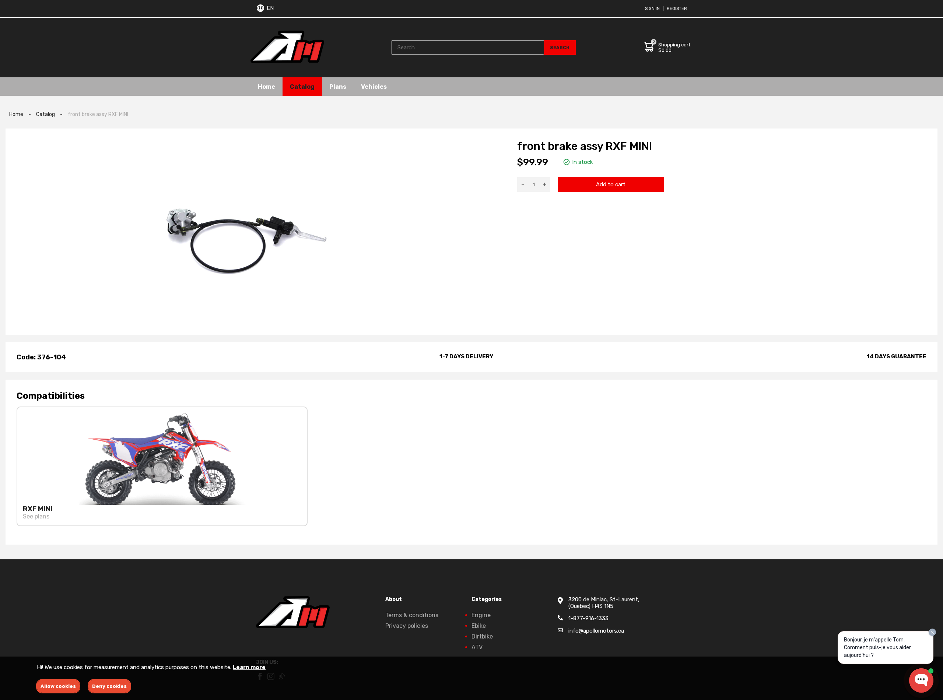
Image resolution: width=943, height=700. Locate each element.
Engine (481, 615)
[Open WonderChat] (921, 680)
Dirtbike (482, 636)
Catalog (302, 86)
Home (266, 86)
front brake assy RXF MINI (98, 114)
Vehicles (374, 86)
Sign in (652, 8)
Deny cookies (109, 686)
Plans (337, 86)
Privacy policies (406, 625)
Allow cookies (58, 686)
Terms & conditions (411, 615)
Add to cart (610, 184)
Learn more (249, 667)
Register (677, 8)
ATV (477, 647)
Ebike (479, 625)
